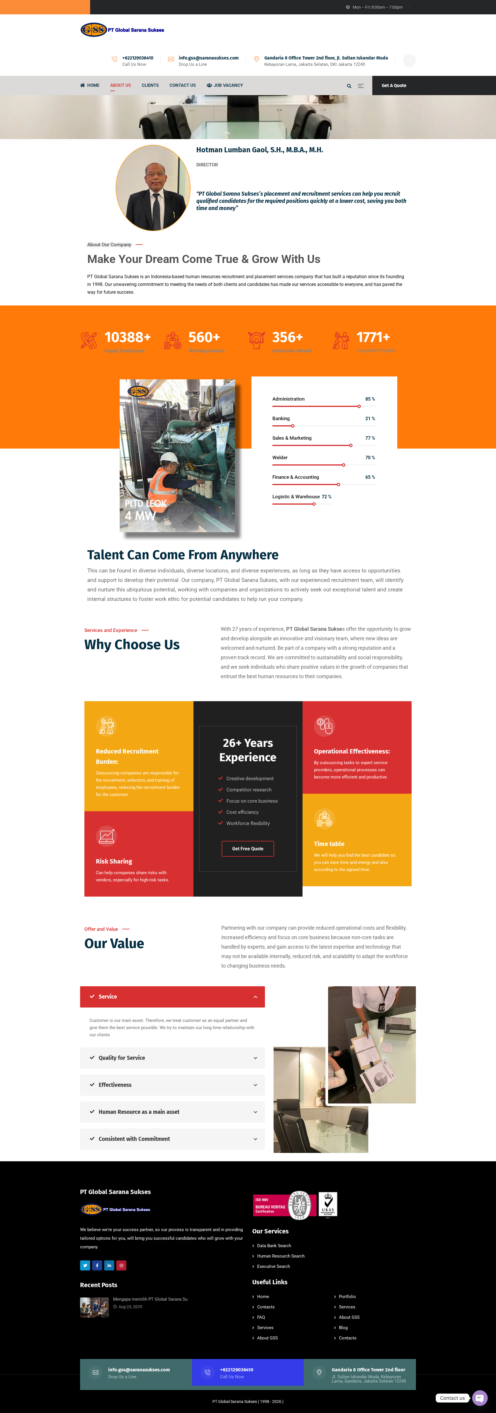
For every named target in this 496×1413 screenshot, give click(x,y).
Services (347, 1307)
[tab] (172, 997)
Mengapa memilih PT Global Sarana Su (150, 1299)
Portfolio (347, 1296)
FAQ (261, 1317)
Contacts (266, 1307)
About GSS (349, 1317)
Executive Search (273, 1266)
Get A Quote (394, 85)
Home (263, 1296)
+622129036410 (137, 58)
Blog (343, 1327)
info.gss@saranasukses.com (209, 58)
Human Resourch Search (281, 1256)
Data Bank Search (274, 1245)
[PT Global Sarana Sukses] (123, 30)
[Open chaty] (480, 1398)
